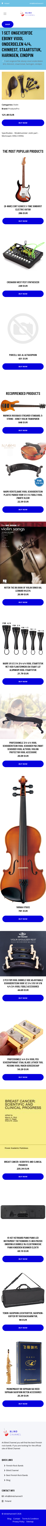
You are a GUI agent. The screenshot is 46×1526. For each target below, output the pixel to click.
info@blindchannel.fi (36, 3)
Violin (15, 104)
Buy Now (23, 123)
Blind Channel (12, 1470)
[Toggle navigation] (5, 14)
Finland (6, 3)
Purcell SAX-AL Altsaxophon (23, 354)
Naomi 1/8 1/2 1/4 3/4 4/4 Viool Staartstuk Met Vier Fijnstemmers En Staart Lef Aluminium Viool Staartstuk (23, 666)
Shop (7, 24)
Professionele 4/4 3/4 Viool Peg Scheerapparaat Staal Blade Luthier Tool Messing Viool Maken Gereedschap (23, 1062)
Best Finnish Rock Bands (17, 1475)
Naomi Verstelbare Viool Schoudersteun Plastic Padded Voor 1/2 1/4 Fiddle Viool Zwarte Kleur (23, 494)
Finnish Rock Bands (14, 1465)
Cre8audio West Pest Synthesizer (23, 282)
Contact (16, 1518)
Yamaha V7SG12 (23, 907)
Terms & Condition (30, 1518)
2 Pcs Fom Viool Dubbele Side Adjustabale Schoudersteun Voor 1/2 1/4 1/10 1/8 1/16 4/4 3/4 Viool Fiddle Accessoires (23, 983)
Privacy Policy (18, 1521)
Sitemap (29, 1521)
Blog (8, 1480)
